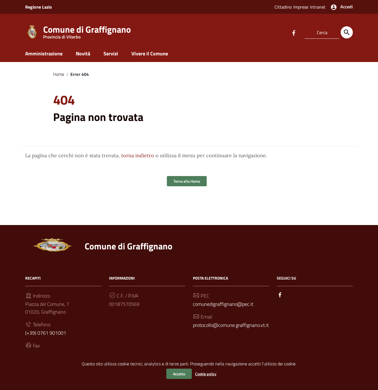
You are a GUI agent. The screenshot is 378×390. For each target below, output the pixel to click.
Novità (83, 53)
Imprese (300, 7)
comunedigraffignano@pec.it (223, 304)
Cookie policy (205, 374)
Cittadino (283, 7)
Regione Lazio (38, 7)
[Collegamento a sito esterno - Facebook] (293, 32)
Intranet (317, 7)
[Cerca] (347, 32)
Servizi (110, 53)
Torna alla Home (187, 181)
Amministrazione (44, 53)
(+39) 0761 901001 (45, 333)
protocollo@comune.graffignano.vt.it (231, 325)
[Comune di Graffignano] (32, 31)
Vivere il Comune (149, 53)
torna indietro (137, 155)
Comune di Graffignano (87, 30)
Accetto (179, 374)
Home (58, 74)
